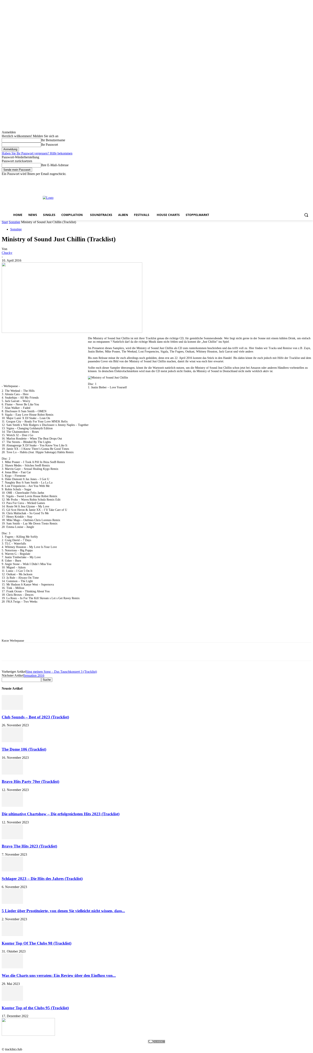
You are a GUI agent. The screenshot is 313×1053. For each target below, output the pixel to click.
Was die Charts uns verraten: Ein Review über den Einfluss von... (59, 975)
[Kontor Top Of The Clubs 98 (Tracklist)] (12, 935)
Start (5, 222)
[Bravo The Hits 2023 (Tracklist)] (12, 838)
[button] (306, 215)
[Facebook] (285, 178)
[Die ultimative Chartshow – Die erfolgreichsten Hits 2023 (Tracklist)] (12, 805)
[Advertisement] (172, 197)
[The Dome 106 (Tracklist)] (12, 741)
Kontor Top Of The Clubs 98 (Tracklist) (36, 943)
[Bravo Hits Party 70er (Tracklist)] (12, 773)
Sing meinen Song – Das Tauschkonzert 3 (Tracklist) (61, 671)
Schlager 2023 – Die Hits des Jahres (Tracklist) (42, 878)
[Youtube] (308, 178)
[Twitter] (297, 178)
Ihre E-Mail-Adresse (55, 165)
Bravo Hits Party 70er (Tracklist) (30, 781)
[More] (129, 651)
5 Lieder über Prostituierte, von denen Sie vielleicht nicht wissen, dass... (63, 911)
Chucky (7, 253)
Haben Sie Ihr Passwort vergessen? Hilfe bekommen (37, 153)
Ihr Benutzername (53, 140)
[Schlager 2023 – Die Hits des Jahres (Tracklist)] (12, 870)
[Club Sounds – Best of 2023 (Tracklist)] (12, 709)
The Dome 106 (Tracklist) (24, 749)
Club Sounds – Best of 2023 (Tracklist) (35, 717)
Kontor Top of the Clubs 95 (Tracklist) (35, 1008)
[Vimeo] (302, 178)
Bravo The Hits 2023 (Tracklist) (29, 846)
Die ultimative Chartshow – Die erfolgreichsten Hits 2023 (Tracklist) (60, 814)
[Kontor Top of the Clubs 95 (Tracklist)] (12, 999)
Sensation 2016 (34, 675)
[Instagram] (291, 178)
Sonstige (14, 222)
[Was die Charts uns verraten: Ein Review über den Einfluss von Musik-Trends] (12, 967)
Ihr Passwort (49, 144)
